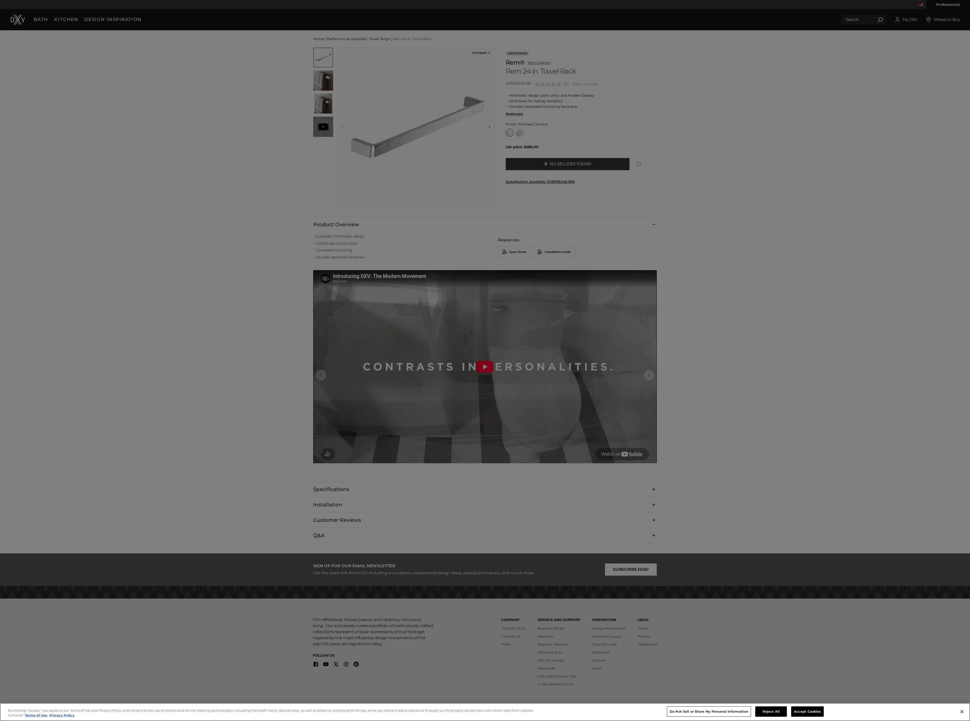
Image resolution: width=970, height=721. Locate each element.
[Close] (961, 711)
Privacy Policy (62, 715)
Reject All (771, 711)
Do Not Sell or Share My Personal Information (709, 711)
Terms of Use (36, 715)
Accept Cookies (807, 711)
